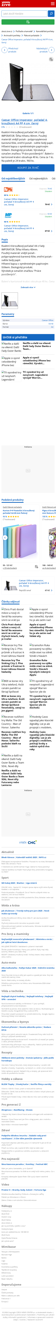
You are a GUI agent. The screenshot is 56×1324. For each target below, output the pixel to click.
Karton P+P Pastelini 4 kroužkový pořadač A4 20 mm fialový (18, 511)
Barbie (3, 1258)
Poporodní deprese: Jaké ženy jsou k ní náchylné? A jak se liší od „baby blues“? (26, 1144)
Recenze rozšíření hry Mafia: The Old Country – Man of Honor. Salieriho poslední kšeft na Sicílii (13, 739)
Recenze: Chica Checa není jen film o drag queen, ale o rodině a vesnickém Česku (25, 1120)
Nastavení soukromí (35, 1320)
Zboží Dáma (6, 1220)
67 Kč (47, 231)
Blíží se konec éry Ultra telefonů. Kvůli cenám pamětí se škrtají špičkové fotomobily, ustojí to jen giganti (13, 703)
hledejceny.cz (6, 1211)
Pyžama (4, 1264)
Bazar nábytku (7, 1279)
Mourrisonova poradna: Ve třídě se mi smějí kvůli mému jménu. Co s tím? (27, 1172)
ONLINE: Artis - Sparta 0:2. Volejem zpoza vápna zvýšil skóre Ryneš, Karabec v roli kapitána (27, 888)
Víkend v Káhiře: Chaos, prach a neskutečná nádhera (21, 1088)
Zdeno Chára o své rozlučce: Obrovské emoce (18, 1200)
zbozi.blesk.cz (6, 1223)
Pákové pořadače (31, 35)
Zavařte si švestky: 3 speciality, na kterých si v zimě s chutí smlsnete (27, 1068)
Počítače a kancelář (24, 31)
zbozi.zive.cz (6, 31)
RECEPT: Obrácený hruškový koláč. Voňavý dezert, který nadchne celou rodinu (26, 955)
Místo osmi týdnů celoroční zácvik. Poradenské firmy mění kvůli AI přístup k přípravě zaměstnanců (27, 1035)
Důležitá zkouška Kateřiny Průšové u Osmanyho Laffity (22, 1194)
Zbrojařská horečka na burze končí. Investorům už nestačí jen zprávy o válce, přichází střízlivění (27, 1040)
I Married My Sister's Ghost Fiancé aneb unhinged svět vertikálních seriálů (27, 1115)
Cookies (23, 1320)
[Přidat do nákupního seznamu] (51, 59)
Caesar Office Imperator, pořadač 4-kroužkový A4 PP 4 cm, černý (24, 121)
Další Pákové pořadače (12, 507)
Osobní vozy (6, 1217)
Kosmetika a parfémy (9, 1267)
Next (51, 537)
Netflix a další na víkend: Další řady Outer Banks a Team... (37, 346)
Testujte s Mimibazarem (10, 1252)
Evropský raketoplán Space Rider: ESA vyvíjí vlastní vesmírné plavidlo (24, 1177)
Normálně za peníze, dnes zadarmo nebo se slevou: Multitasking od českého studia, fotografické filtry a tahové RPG (27, 1010)
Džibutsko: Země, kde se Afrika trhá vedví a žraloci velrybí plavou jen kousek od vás (27, 1092)
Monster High (6, 1255)
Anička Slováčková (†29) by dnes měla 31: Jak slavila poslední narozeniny (24, 919)
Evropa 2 (4, 1301)
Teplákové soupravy (9, 1270)
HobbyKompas (7, 1229)
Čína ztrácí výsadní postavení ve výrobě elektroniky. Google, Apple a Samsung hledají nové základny (27, 1015)
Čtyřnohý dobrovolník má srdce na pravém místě (20, 923)
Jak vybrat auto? (7, 1241)
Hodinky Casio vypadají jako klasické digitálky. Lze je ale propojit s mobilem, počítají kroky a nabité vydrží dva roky (42, 740)
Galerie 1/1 (28, 113)
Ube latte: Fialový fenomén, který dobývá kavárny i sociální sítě (25, 1065)
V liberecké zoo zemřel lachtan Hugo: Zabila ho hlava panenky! (25, 867)
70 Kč (47, 204)
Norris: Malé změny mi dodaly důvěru (15, 980)
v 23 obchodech (10, 568)
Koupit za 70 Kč (28, 167)
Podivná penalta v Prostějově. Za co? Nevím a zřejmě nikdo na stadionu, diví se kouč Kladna (25, 893)
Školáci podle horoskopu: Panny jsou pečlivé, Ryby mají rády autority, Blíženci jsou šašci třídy (25, 950)
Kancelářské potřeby (45, 31)
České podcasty (7, 1293)
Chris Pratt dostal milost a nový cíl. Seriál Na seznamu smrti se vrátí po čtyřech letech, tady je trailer (12, 631)
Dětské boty (6, 1273)
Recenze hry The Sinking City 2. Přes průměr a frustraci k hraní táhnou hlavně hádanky (13, 666)
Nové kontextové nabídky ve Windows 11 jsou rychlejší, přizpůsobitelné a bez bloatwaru (23, 1004)
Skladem (48, 191)
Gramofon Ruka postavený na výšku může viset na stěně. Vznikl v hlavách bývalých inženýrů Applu (41, 667)
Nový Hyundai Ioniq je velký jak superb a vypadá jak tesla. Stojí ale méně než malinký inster (27, 976)
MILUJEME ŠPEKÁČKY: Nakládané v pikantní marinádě (22, 946)
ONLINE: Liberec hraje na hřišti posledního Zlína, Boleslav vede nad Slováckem (27, 898)
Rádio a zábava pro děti (10, 1295)
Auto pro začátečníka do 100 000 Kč (15, 1232)
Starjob (4, 1289)
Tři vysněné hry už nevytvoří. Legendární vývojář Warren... (35, 374)
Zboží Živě (5, 1214)
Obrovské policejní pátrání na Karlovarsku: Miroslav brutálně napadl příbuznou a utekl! (27, 927)
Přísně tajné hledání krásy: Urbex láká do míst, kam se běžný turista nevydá (27, 1098)
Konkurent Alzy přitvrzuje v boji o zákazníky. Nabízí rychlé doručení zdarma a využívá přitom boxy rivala (27, 1045)
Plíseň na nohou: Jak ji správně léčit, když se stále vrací (22, 1148)
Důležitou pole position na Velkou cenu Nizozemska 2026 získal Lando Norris (25, 984)
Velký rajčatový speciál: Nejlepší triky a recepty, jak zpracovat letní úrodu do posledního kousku (26, 1072)
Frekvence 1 (6, 1298)
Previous (5, 537)
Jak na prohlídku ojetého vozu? (13, 1226)
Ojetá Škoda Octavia (9, 1238)
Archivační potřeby (12, 35)
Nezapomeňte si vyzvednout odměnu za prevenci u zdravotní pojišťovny (25, 1152)
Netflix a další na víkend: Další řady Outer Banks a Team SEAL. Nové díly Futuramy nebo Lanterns (12, 778)
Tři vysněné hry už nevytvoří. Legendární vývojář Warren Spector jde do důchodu (42, 701)
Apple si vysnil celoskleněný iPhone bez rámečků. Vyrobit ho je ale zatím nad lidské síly (42, 630)
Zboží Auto (5, 1235)
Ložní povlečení (7, 1276)
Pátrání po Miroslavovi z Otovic (13, 1197)
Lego (3, 1261)
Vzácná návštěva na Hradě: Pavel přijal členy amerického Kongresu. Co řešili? (27, 871)
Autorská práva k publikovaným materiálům (19, 1315)
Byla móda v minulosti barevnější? (14, 1124)
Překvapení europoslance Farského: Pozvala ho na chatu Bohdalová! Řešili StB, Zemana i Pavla (27, 862)
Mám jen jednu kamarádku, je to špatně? (17, 1168)
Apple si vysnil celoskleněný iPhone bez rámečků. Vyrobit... (36, 360)
